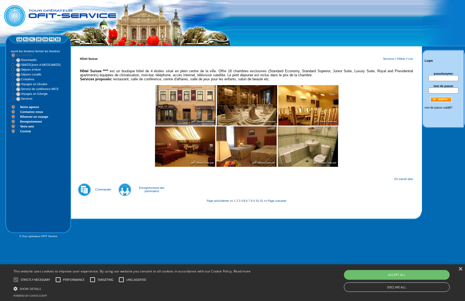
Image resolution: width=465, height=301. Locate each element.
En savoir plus (403, 179)
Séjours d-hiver (31, 69)
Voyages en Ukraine (34, 84)
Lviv (410, 58)
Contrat (25, 131)
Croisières (27, 79)
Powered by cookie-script (30, 295)
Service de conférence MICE (40, 89)
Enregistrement (31, 121)
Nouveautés (29, 59)
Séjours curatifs (31, 74)
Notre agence (29, 107)
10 (257, 200)
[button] (132, 288)
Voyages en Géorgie (34, 93)
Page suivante (277, 200)
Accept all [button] (397, 275)
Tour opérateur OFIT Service (39, 236)
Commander (103, 189)
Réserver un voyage (34, 116)
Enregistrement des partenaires (152, 189)
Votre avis (27, 126)
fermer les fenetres (47, 51)
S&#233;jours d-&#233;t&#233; (41, 64)
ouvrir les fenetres (22, 51)
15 (261, 200)
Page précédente (218, 200)
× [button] (460, 269)
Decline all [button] (396, 287)
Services (27, 98)
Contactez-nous (31, 111)
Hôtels (401, 58)
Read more (242, 271)
